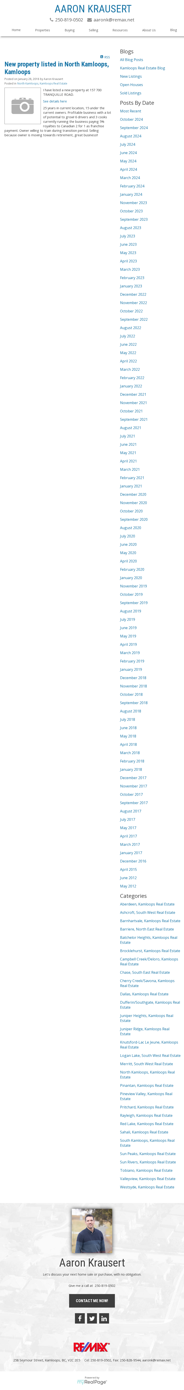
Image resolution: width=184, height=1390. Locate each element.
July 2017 (127, 819)
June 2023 (128, 244)
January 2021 (131, 486)
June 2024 (128, 152)
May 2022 (128, 352)
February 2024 (132, 186)
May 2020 (128, 552)
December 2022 (133, 294)
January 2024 (131, 194)
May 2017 (128, 827)
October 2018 (131, 694)
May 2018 (128, 736)
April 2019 (128, 644)
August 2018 (130, 711)
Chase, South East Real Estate (145, 972)
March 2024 (130, 177)
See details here (55, 101)
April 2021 (128, 461)
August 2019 (130, 611)
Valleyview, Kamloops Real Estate (147, 1178)
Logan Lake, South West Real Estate (150, 1055)
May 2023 (128, 252)
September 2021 (134, 419)
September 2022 (134, 319)
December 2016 (133, 861)
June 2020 (128, 544)
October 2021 (131, 411)
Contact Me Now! (92, 1300)
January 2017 (131, 852)
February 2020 (132, 569)
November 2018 (133, 686)
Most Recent (130, 111)
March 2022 (130, 369)
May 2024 (128, 161)
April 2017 (128, 836)
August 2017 (130, 811)
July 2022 (127, 336)
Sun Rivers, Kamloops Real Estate (148, 1162)
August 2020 (130, 527)
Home (16, 30)
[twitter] (92, 1318)
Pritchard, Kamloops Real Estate (147, 1107)
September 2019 (134, 602)
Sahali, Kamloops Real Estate (144, 1132)
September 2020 (134, 519)
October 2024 (131, 119)
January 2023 (131, 286)
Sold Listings (130, 93)
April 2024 (128, 169)
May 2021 (128, 452)
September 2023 (134, 219)
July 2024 (127, 144)
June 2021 (128, 444)
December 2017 (133, 777)
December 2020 (133, 494)
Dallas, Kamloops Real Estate (144, 994)
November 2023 (133, 202)
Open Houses (131, 84)
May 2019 (128, 636)
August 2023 (130, 227)
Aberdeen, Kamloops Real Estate (147, 904)
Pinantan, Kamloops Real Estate (146, 1085)
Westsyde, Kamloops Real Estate (147, 1187)
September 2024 (134, 127)
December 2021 (133, 394)
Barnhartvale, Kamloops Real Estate (150, 920)
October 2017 (131, 794)
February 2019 (132, 661)
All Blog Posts (131, 59)
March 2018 (130, 752)
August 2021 (130, 427)
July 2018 (127, 719)
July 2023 (127, 236)
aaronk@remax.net (156, 1360)
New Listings (131, 76)
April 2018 (128, 744)
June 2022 (128, 344)
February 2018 (132, 761)
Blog (173, 30)
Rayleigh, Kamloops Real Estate (146, 1115)
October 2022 (131, 311)
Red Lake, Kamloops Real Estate (146, 1123)
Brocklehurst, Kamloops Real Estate (150, 950)
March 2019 (130, 652)
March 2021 (130, 469)
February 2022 (132, 377)
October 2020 (131, 511)
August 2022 (130, 327)
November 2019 (133, 586)
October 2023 (131, 211)
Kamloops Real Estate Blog (142, 68)
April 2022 (128, 361)
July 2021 (127, 436)
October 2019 (131, 594)
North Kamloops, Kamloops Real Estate (42, 83)
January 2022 (131, 386)
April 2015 (128, 869)
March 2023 (130, 269)
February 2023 (132, 277)
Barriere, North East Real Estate (147, 929)
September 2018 (134, 702)
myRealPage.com (92, 1382)
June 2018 (128, 727)
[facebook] (80, 1318)
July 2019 (127, 619)
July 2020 (127, 536)
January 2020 (131, 577)
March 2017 (130, 844)
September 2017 (134, 802)
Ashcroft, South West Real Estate (147, 912)
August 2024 (130, 136)
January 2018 (131, 769)
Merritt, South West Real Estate (146, 1063)
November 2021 (133, 402)
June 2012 (128, 877)
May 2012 (128, 886)
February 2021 (132, 477)
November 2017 (133, 786)
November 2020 (133, 502)
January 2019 (131, 669)
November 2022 (133, 302)
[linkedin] (104, 1318)
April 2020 (128, 561)
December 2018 (133, 677)
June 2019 (128, 627)
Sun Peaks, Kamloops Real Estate (148, 1153)
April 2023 (128, 261)
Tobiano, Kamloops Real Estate (146, 1170)
